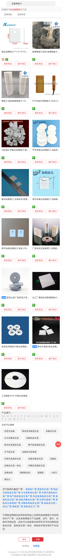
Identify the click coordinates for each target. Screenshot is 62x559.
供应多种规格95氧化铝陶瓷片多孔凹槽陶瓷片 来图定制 (27, 346)
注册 (38, 539)
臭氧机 (53, 458)
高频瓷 (41, 472)
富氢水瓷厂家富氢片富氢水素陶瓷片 (23, 297)
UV (9, 419)
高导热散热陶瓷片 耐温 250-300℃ (17, 248)
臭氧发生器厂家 (45, 489)
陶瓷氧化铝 (25, 472)
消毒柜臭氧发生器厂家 (32, 502)
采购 (58, 444)
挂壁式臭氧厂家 (47, 499)
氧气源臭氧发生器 (36, 444)
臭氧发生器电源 (29, 451)
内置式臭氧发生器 (12, 458)
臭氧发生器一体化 (12, 465)
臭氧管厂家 (17, 506)
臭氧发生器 (51, 431)
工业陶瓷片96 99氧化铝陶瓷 (15, 395)
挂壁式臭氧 (9, 431)
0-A (3, 416)
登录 (24, 539)
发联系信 (8, 63)
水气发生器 (9, 451)
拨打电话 (22, 64)
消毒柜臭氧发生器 (36, 465)
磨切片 (7, 479)
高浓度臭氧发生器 (30, 431)
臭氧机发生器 (32, 438)
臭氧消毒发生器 (35, 458)
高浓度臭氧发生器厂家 (44, 496)
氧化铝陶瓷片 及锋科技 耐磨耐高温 (18, 199)
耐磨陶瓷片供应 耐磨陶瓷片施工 (47, 51)
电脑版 (36, 545)
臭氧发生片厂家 (31, 506)
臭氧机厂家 (31, 489)
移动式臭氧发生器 (12, 444)
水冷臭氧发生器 (11, 438)
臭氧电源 (8, 472)
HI (29, 416)
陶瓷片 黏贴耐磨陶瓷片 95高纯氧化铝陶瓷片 (22, 100)
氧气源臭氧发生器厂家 (21, 496)
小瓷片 (54, 472)
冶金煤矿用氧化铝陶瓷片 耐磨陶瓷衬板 (19, 149)
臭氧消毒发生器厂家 (29, 499)
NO (46, 416)
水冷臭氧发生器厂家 (31, 492)
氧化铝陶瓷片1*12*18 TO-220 (16, 51)
